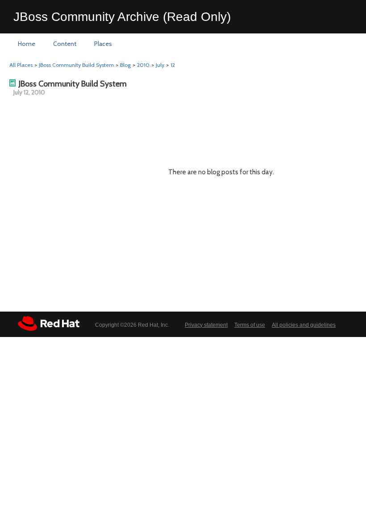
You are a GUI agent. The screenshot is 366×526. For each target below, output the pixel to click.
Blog (125, 65)
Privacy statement (206, 325)
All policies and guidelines (304, 325)
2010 (143, 65)
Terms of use (249, 325)
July (160, 65)
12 (173, 65)
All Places (21, 65)
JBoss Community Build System (76, 65)
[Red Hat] (48, 323)
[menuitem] (26, 44)
